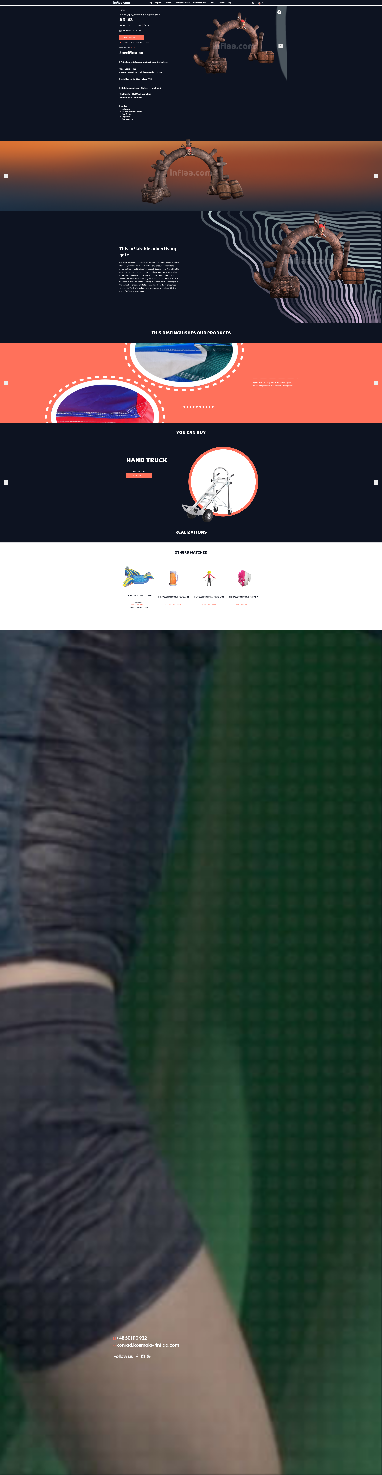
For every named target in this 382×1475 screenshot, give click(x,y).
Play (150, 3)
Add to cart (139, 475)
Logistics (158, 3)
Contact (221, 3)
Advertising (168, 3)
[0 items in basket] (260, 3)
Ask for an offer (132, 37)
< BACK (122, 10)
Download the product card (136, 42)
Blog (229, 3)
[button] (280, 46)
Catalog (212, 3)
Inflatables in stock (199, 3)
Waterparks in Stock (183, 3)
